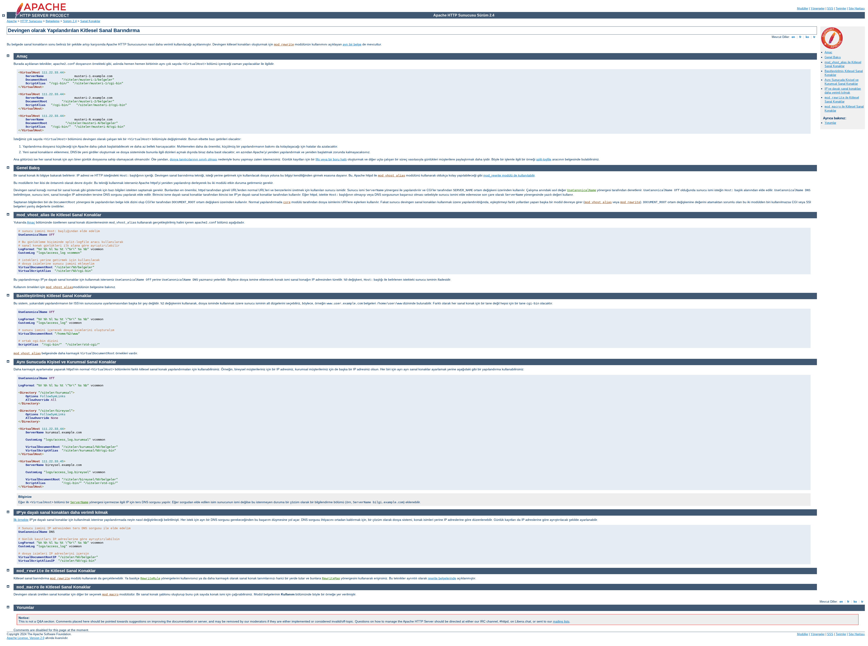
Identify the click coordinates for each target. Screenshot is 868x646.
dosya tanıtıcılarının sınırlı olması (193, 159)
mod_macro (110, 594)
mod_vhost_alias (391, 175)
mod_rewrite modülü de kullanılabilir (509, 175)
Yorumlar (830, 123)
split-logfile (543, 159)
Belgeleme (52, 21)
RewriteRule (150, 578)
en (793, 37)
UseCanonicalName (581, 190)
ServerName (79, 502)
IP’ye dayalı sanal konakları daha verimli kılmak (843, 90)
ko (807, 37)
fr (800, 37)
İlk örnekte (21, 519)
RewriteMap (331, 578)
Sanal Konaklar (90, 21)
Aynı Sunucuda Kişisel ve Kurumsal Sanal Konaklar (842, 81)
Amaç (828, 52)
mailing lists (561, 621)
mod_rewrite (284, 44)
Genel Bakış (833, 57)
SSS (830, 8)
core (286, 202)
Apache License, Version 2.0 (25, 638)
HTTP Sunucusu (31, 21)
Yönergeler (818, 8)
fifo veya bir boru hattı (331, 159)
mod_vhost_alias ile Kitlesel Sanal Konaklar (843, 64)
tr (814, 37)
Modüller (802, 8)
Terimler (841, 8)
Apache (12, 21)
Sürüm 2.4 (70, 21)
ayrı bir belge (352, 44)
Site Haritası (857, 8)
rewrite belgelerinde (442, 578)
